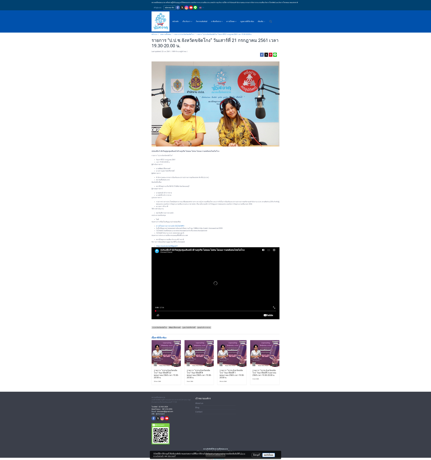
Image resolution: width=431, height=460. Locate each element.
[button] (270, 21)
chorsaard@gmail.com (165, 411)
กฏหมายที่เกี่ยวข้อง (247, 21)
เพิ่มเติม (261, 21)
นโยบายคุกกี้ (172, 456)
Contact (198, 412)
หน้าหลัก (175, 21)
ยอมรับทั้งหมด (268, 455)
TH (202, 7)
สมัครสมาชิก (169, 8)
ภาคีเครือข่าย (216, 21)
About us (199, 403)
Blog (197, 407)
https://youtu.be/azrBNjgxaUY (167, 246)
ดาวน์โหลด (230, 21)
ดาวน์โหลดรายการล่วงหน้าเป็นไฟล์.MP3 (170, 226)
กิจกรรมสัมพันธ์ (201, 21)
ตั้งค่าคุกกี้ (256, 455)
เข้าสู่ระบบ (157, 8)
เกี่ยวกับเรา (186, 21)
